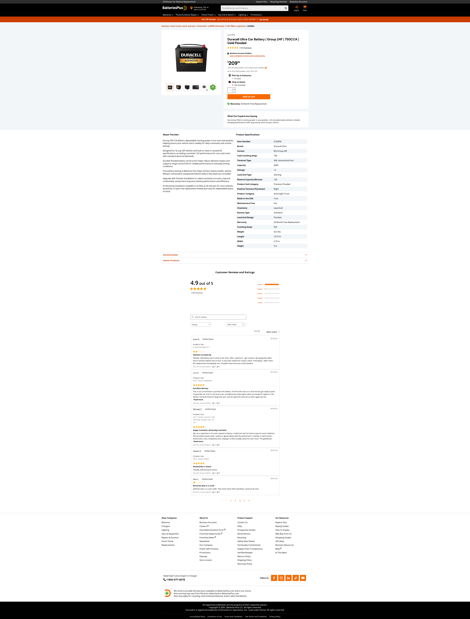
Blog (277, 548)
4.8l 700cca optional (236, 26)
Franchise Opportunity (210, 533)
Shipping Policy (244, 560)
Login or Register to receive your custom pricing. (247, 56)
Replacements (168, 545)
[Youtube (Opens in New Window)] (303, 578)
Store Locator (206, 560)
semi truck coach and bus (182, 26)
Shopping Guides (283, 537)
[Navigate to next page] (248, 501)
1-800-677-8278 (175, 579)
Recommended (170, 254)
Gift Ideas (279, 541)
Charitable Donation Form (212, 530)
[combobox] (201, 324)
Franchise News (207, 537)
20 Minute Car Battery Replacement (179, 1)
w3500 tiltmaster (216, 26)
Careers (203, 526)
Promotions (205, 552)
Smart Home (167, 541)
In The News (281, 552)
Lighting (165, 530)
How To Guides (282, 530)
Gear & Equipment (170, 533)
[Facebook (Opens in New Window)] (274, 578)
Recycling (241, 537)
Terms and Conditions (233, 616)
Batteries (166, 522)
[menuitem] (168, 15)
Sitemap (203, 556)
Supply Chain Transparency (250, 548)
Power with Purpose (209, 548)
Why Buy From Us (283, 533)
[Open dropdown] (266, 68)
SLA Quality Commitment (249, 545)
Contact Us (242, 522)
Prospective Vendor (246, 530)
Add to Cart (249, 96)
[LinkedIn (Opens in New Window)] (288, 578)
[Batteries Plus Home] (175, 8)
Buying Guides (282, 526)
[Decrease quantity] (234, 91)
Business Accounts (298, 1)
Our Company (206, 545)
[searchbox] (220, 317)
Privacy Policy (274, 616)
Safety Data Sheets (246, 541)
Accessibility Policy (197, 616)
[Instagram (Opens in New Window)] (281, 578)
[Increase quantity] (234, 89)
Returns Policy (244, 556)
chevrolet (201, 26)
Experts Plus (261, 1)
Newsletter (205, 541)
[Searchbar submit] (285, 8)
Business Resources (284, 545)
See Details (264, 19)
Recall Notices (243, 533)
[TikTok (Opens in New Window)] (296, 578)
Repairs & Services (170, 537)
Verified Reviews (245, 552)
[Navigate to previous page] (221, 501)
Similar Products (171, 260)
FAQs (239, 526)
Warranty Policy (244, 564)
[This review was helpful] (213, 367)
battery (165, 26)
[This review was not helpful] (217, 366)
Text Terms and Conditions (256, 616)
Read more (198, 399)
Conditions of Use (214, 616)
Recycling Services (278, 1)
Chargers (166, 526)
